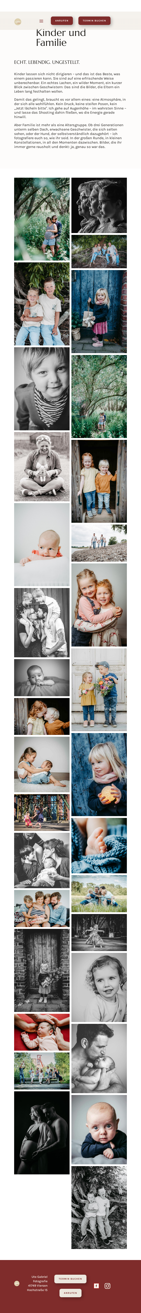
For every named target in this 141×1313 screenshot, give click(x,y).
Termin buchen (94, 20)
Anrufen (61, 20)
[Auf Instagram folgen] (107, 1286)
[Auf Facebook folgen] (96, 1286)
